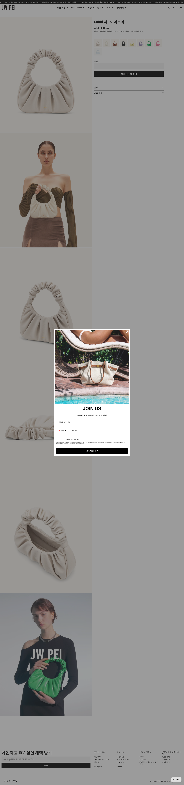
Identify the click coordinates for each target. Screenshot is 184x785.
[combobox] (62, 430)
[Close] (127, 332)
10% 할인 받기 (92, 451)
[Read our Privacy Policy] (127, 443)
